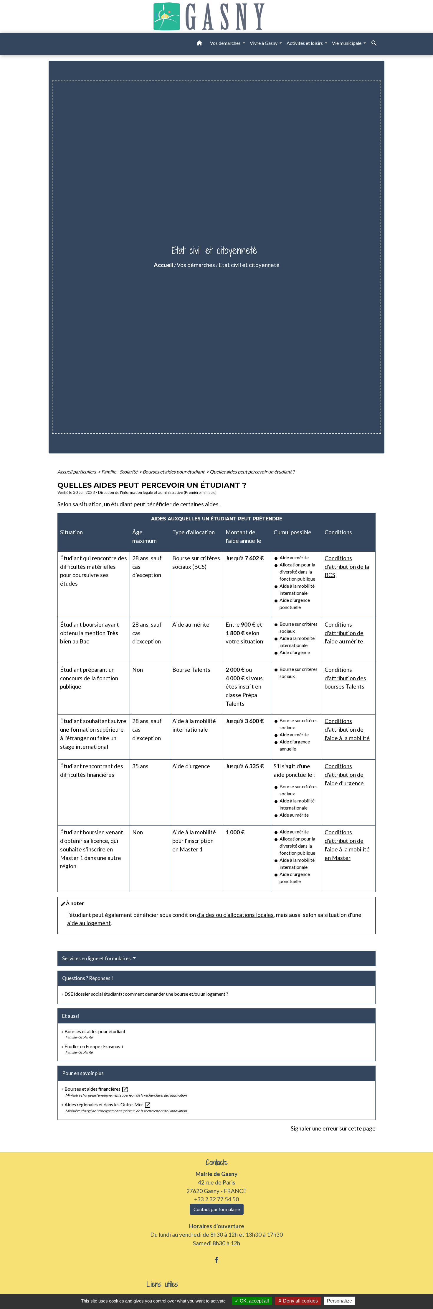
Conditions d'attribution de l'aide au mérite (344, 633)
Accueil (163, 264)
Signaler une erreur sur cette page (333, 1128)
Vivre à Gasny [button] (264, 43)
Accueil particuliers (77, 471)
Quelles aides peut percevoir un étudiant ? (252, 471)
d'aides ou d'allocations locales (235, 914)
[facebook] (216, 1260)
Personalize (339, 1300)
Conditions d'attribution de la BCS (347, 567)
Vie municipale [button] (347, 43)
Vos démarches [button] (226, 43)
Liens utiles (162, 1284)
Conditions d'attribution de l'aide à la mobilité (347, 729)
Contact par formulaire (217, 1209)
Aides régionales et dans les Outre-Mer (108, 1104)
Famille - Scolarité (119, 471)
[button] (199, 44)
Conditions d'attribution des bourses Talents (345, 678)
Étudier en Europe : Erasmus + (94, 1046)
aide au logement (89, 923)
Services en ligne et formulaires (97, 958)
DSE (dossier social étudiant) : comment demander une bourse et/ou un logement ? (146, 994)
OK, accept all (254, 1300)
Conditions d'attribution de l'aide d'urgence (344, 775)
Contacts (217, 1162)
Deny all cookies (300, 1300)
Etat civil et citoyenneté (249, 264)
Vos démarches (196, 264)
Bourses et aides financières (96, 1089)
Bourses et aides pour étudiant (174, 471)
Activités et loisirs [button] (305, 43)
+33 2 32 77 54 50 (216, 1199)
